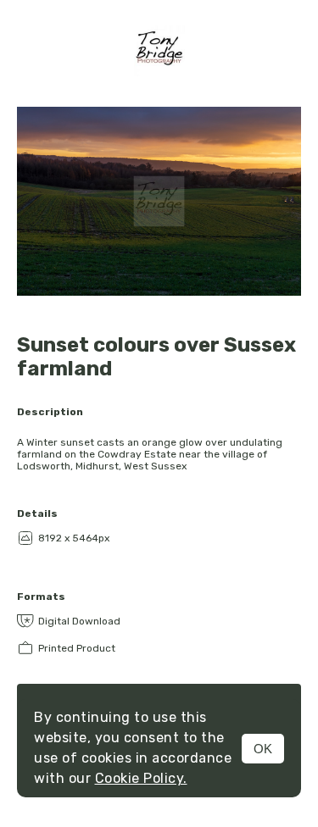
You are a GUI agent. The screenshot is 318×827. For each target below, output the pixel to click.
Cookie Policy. (141, 778)
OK (263, 748)
